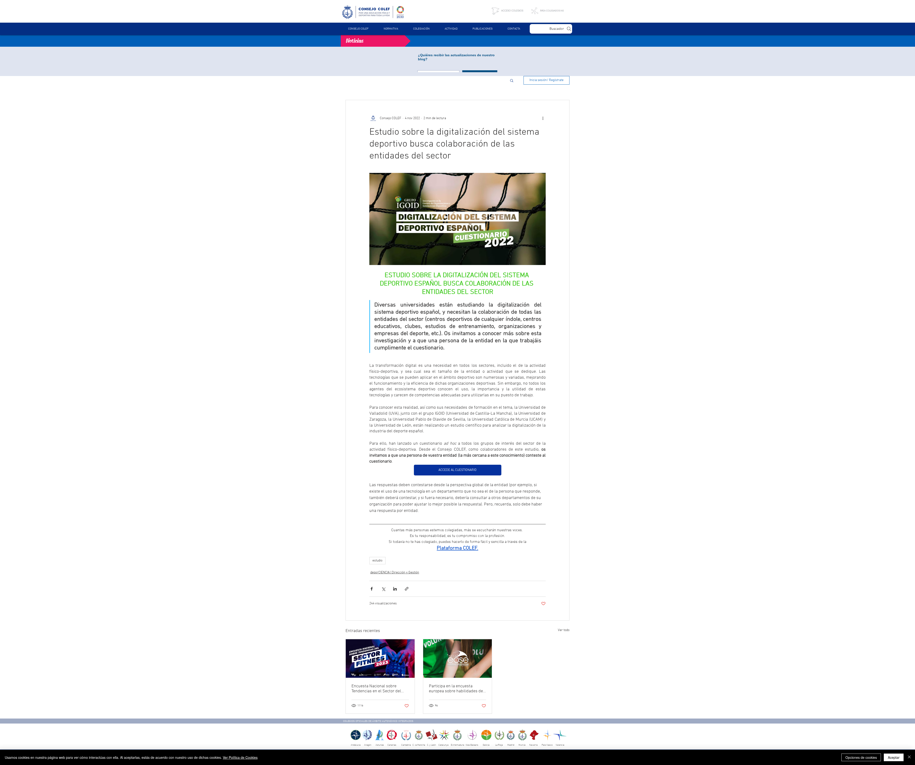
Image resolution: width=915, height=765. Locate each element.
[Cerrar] (909, 757)
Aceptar (894, 757)
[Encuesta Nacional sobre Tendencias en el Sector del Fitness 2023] (380, 658)
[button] (391, 29)
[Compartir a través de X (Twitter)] (383, 588)
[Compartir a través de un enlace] (406, 588)
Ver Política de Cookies (240, 757)
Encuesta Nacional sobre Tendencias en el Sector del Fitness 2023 (376, 689)
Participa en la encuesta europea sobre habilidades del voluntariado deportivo (456, 689)
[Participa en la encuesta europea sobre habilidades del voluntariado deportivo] (457, 658)
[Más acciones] (543, 118)
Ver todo (563, 630)
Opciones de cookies (861, 757)
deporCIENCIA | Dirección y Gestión (394, 573)
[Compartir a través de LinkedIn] (395, 588)
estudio (377, 561)
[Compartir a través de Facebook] (371, 588)
